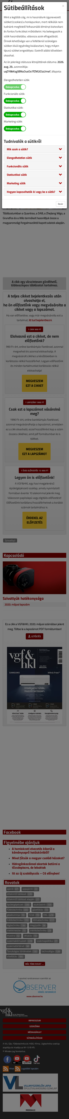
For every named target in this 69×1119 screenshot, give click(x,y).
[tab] (34, 149)
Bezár (60, 203)
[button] (17, 149)
